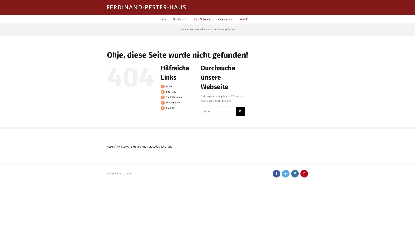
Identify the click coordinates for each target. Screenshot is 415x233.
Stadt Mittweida (174, 97)
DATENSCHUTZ (139, 146)
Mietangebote (173, 102)
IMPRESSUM (122, 146)
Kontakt (170, 108)
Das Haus (171, 91)
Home (169, 86)
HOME (110, 146)
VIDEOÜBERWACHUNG (160, 146)
